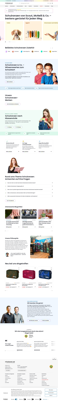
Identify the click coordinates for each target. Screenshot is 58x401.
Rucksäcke (36, 6)
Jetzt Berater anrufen (33, 320)
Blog (52, 6)
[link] (12, 277)
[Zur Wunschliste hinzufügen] (19, 268)
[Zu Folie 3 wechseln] (6, 290)
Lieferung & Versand (33, 375)
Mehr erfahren (10, 81)
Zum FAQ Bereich (10, 200)
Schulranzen (12, 6)
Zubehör (30, 6)
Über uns (18, 376)
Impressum (44, 375)
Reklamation (32, 379)
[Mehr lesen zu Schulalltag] (45, 219)
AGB (42, 376)
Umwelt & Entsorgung (45, 385)
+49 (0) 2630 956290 (23, 366)
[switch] (24, 399)
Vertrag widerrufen (45, 379)
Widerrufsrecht (44, 378)
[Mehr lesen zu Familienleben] (12, 219)
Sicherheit (31, 382)
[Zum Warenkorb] (50, 3)
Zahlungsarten (32, 376)
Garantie (43, 381)
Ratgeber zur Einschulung (21, 379)
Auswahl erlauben (51, 392)
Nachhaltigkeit (19, 381)
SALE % (41, 6)
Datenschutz (44, 382)
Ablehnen (50, 395)
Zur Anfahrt (8, 370)
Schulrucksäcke (20, 6)
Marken (6, 6)
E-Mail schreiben (45, 320)
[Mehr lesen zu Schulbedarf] (29, 219)
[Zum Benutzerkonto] (52, 3)
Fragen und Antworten (33, 378)
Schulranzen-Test (20, 382)
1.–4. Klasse (9, 127)
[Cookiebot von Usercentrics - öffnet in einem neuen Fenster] (5, 399)
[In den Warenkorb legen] (19, 270)
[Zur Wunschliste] (48, 3)
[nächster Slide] (52, 231)
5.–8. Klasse (18, 127)
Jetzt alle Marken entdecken (13, 104)
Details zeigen (45, 399)
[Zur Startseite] (12, 3)
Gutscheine (47, 6)
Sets (26, 6)
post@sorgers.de (22, 367)
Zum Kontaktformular (22, 370)
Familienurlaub (19, 378)
